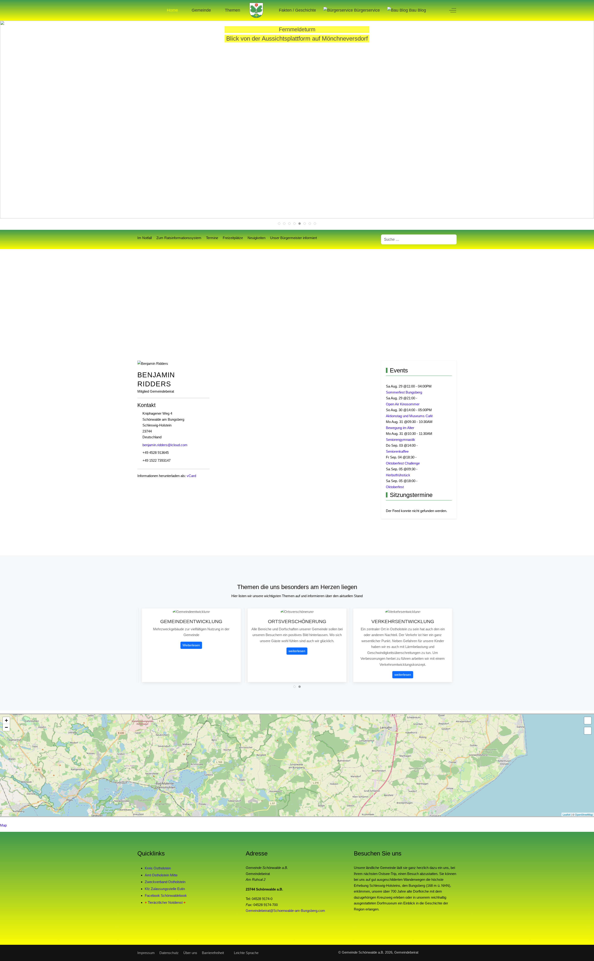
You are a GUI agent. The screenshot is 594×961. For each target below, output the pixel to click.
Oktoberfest (395, 487)
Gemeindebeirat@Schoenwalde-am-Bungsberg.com (285, 911)
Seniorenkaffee (397, 451)
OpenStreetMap (584, 814)
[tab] (279, 223)
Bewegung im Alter (400, 428)
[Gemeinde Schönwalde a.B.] (256, 10)
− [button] (6, 727)
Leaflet (566, 814)
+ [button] (6, 720)
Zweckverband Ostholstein (165, 882)
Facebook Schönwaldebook (166, 895)
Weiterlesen (411, 669)
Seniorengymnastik (400, 440)
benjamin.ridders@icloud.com (164, 445)
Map (3, 825)
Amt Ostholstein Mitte (161, 875)
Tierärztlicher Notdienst (165, 902)
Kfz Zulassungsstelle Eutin (165, 889)
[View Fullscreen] (587, 720)
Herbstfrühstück (398, 475)
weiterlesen (199, 651)
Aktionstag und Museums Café (409, 416)
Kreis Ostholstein (158, 868)
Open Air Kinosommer (403, 404)
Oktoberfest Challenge (403, 463)
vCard (191, 476)
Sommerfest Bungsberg (404, 392)
